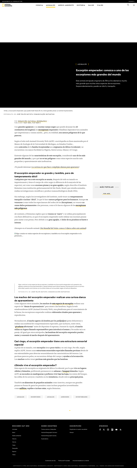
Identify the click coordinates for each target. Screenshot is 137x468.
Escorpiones (36, 396)
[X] (104, 430)
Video (13, 454)
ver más (106, 193)
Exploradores (44, 438)
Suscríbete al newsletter (12, 1)
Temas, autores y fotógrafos (48, 429)
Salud (13, 432)
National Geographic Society (48, 435)
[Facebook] (100, 430)
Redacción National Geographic (32, 121)
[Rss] (121, 430)
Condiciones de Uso (50, 460)
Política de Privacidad (64, 460)
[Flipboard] (112, 430)
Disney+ (132, 1)
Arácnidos (65, 396)
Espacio (14, 451)
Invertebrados (82, 396)
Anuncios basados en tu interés (81, 460)
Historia (14, 438)
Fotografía (15, 448)
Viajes (13, 445)
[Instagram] (108, 430)
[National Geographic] (3, 5)
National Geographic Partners (49, 432)
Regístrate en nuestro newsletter (78, 429)
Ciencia (14, 442)
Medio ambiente (16, 435)
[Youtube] (116, 430)
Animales (82, 64)
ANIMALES (50, 396)
